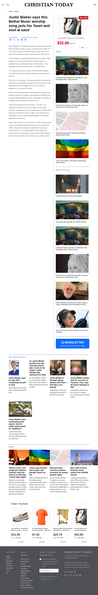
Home (11, 11)
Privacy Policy (49, 581)
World (9, 563)
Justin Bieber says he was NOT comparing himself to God (17, 381)
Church (9, 566)
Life (7, 570)
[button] (3, 5)
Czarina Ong (13, 37)
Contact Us (26, 583)
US (7, 573)
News (17, 11)
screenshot (18, 61)
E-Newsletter (27, 580)
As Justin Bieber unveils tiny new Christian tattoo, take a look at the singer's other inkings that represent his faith (37, 368)
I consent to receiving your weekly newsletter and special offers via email (49, 562)
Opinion (9, 561)
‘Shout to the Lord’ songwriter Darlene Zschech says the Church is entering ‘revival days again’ (17, 472)
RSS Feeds (25, 578)
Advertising (26, 566)
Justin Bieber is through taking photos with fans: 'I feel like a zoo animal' (58, 382)
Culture (9, 568)
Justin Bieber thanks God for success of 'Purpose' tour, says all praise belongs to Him (79, 382)
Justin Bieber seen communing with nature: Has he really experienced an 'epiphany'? (17, 424)
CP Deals (71, 47)
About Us (25, 559)
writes (41, 105)
